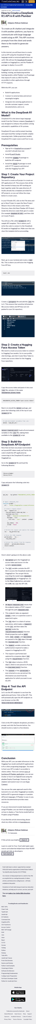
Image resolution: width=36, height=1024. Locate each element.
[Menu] (26, 1)
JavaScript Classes (6, 958)
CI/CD (3, 942)
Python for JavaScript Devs (9, 981)
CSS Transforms (6, 924)
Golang (3, 947)
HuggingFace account (22, 148)
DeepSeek (29, 121)
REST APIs (4, 906)
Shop (24, 1014)
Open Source (17, 1014)
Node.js (3, 953)
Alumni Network (8, 1014)
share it (24, 840)
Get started (7, 854)
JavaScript (4, 914)
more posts (14, 833)
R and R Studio (15, 154)
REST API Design (6, 929)
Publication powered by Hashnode (15, 1011)
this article (30, 809)
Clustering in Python (7, 968)
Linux (2, 937)
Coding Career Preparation (9, 976)
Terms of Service (17, 1019)
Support (29, 1014)
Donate (31, 2)
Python (3, 950)
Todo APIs (4, 955)
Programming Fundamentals (9, 973)
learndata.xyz (25, 822)
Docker (3, 945)
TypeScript (4, 912)
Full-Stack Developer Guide (9, 978)
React (3, 940)
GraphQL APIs (5, 922)
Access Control (5, 927)
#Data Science (16, 10)
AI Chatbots (4, 917)
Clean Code (4, 909)
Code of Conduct (27, 1016)
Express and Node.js (7, 963)
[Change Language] (22, 1)
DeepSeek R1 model (24, 60)
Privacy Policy (7, 1019)
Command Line (5, 919)
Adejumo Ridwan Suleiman (18, 23)
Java (2, 935)
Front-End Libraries (7, 960)
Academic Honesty (16, 1016)
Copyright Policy (27, 1019)
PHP (2, 932)
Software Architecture (7, 971)
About (27, 1011)
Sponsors (6, 1016)
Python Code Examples (8, 965)
